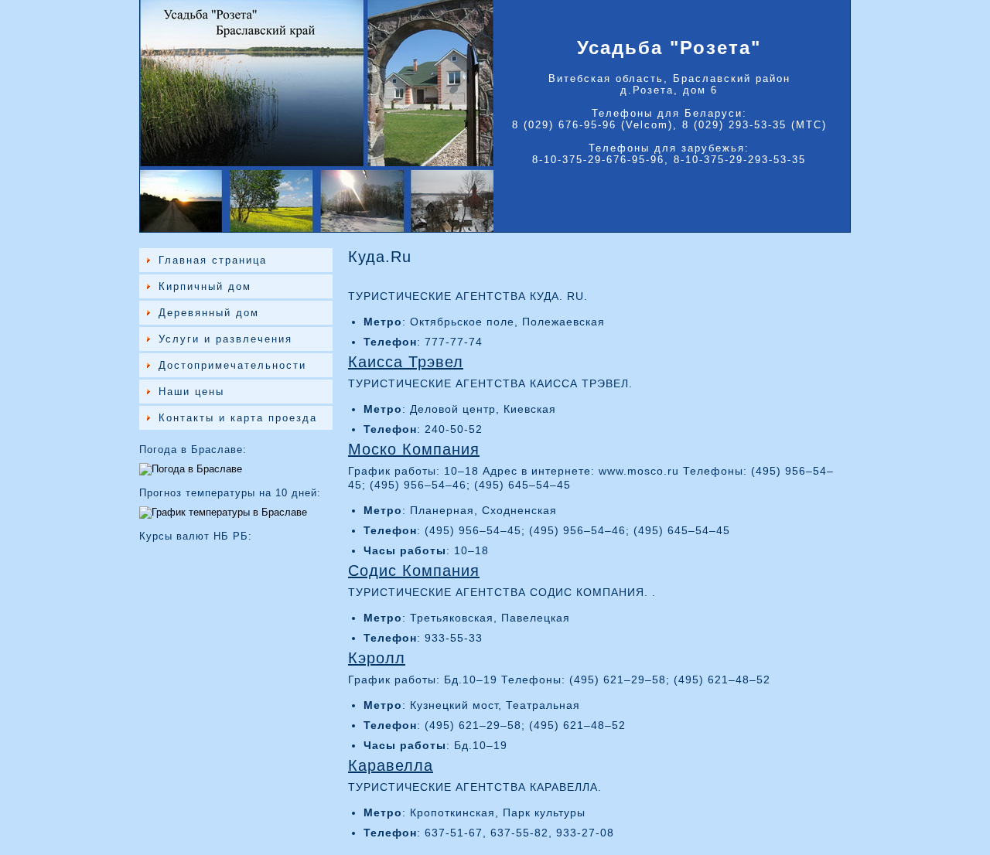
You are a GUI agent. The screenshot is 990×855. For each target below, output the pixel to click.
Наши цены (191, 391)
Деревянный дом (209, 312)
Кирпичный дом (205, 286)
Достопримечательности (232, 365)
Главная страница (213, 260)
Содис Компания (414, 570)
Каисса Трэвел (405, 361)
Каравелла (390, 765)
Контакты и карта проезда (238, 418)
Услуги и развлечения (225, 339)
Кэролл (376, 657)
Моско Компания (414, 449)
